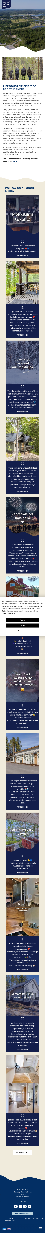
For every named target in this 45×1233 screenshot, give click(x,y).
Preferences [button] (11, 613)
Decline (22, 625)
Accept (22, 620)
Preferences (22, 631)
